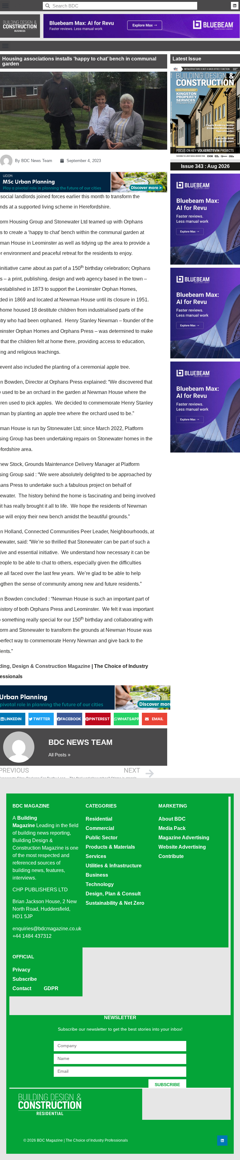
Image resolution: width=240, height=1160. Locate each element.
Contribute (171, 856)
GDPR (51, 988)
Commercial (100, 828)
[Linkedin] (234, 5)
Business (97, 875)
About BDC (172, 819)
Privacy (21, 969)
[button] (5, 6)
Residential (99, 819)
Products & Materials (110, 847)
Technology (100, 884)
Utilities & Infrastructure (114, 865)
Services (96, 856)
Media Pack (172, 828)
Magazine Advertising (183, 837)
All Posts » (59, 754)
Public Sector (102, 837)
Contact (21, 988)
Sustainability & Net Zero (115, 903)
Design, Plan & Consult (113, 893)
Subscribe (24, 979)
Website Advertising (182, 847)
